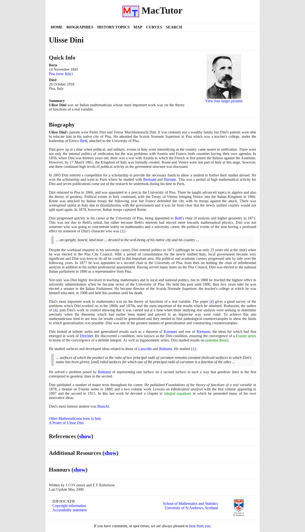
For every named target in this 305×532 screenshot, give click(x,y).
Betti (83, 141)
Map (137, 27)
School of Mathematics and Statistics (190, 503)
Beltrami (165, 349)
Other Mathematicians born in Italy (75, 418)
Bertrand (149, 179)
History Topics (113, 27)
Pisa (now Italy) (61, 74)
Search (174, 27)
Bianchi (103, 406)
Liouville (145, 349)
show (85, 436)
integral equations (177, 393)
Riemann (203, 332)
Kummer (170, 332)
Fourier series (246, 336)
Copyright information (69, 506)
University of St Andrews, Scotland (191, 508)
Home (57, 27)
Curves (154, 27)
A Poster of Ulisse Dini (66, 423)
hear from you (199, 526)
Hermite (170, 179)
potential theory (217, 340)
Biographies (79, 27)
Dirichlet (86, 336)
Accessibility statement (69, 510)
